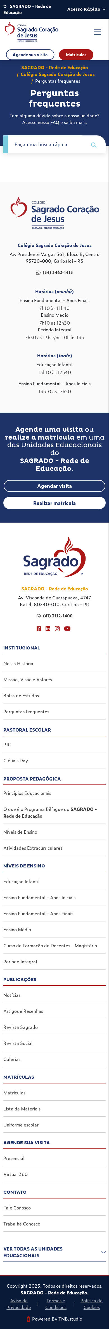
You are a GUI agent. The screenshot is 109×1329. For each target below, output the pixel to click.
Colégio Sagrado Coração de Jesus (58, 74)
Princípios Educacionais (27, 793)
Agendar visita (54, 485)
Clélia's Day (15, 760)
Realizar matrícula (54, 503)
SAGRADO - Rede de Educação (54, 67)
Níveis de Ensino (20, 831)
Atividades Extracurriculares (32, 847)
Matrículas (76, 54)
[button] (54, 1253)
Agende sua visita (30, 54)
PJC (7, 744)
